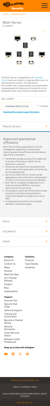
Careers (8, 284)
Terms (34, 387)
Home (5, 14)
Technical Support (13, 310)
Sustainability (11, 291)
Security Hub (10, 300)
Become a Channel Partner (13, 321)
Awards (8, 271)
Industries (30, 267)
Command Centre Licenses (23, 14)
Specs (6, 221)
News (7, 267)
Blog (6, 287)
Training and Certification (10, 315)
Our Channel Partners (10, 279)
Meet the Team (11, 274)
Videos (6, 241)
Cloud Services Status (11, 334)
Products (29, 260)
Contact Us (9, 263)
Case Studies (31, 263)
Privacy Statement (21, 387)
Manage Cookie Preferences (12, 340)
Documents (9, 231)
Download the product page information (21, 112)
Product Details (12, 126)
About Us (8, 260)
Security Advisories (9, 328)
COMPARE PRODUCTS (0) (17, 106)
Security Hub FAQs (10, 305)
